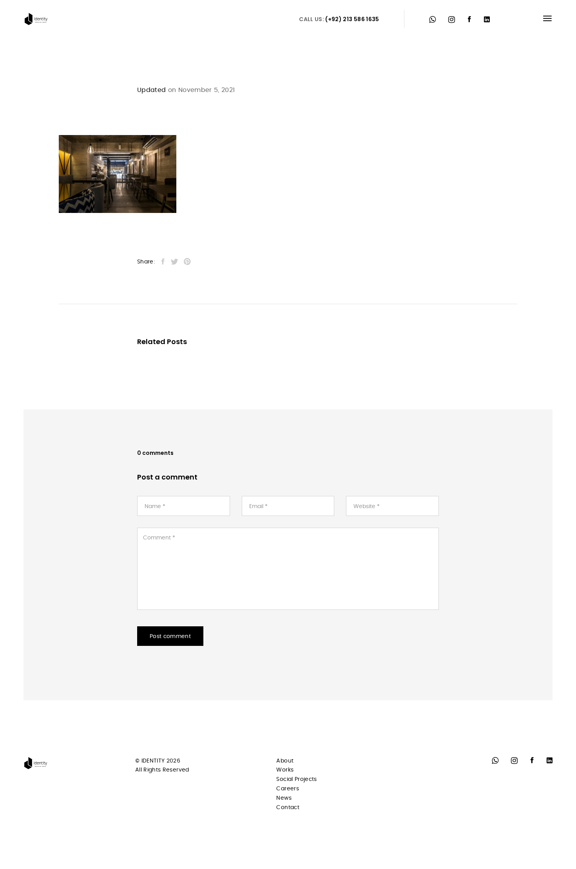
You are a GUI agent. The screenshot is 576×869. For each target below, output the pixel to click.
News (283, 798)
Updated (151, 90)
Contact (287, 807)
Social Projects (296, 779)
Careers (287, 788)
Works (284, 770)
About (284, 761)
